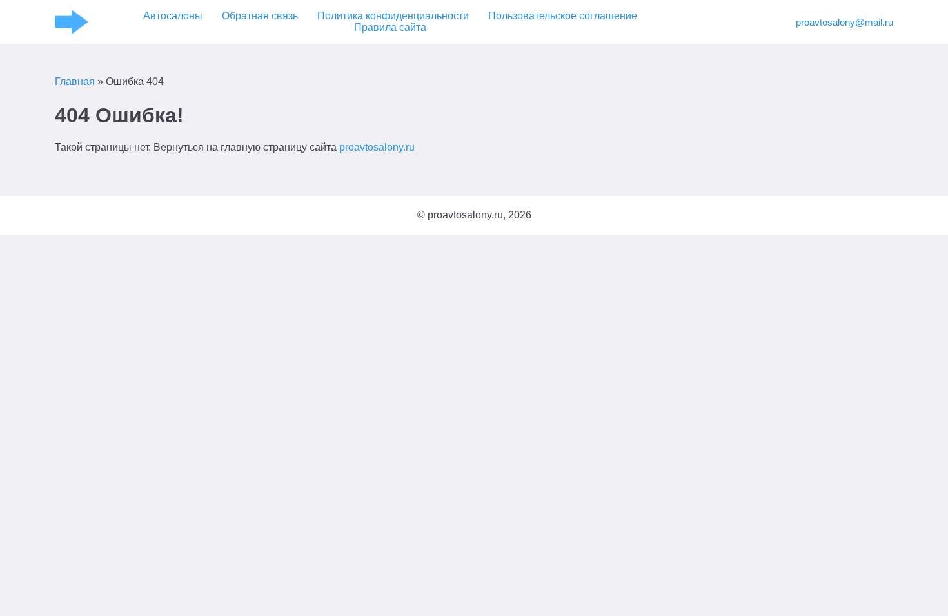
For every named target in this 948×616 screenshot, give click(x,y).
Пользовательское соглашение (562, 15)
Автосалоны (172, 15)
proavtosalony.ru (377, 147)
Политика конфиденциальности (393, 15)
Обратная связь (260, 15)
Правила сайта (390, 27)
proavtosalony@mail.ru (844, 22)
